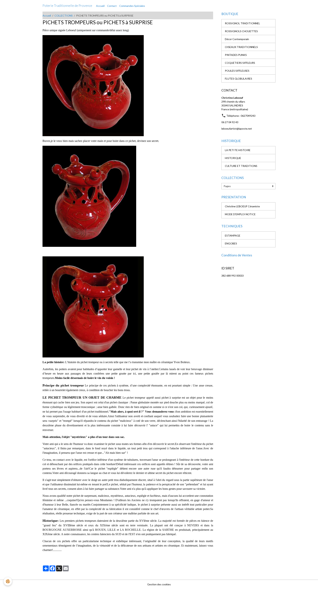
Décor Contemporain (237, 39)
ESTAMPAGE (232, 235)
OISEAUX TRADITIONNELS (241, 47)
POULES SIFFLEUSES (237, 70)
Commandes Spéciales (132, 5)
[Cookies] (8, 581)
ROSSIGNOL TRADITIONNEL (242, 23)
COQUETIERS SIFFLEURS (240, 62)
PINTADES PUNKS (236, 54)
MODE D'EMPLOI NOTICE (240, 214)
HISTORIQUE (233, 158)
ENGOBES (231, 243)
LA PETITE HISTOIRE (237, 150)
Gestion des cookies (159, 584)
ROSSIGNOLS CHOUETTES (241, 31)
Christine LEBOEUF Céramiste (242, 206)
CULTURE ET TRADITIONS (241, 165)
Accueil (100, 5)
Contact (112, 5)
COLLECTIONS (63, 15)
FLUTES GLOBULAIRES (238, 78)
